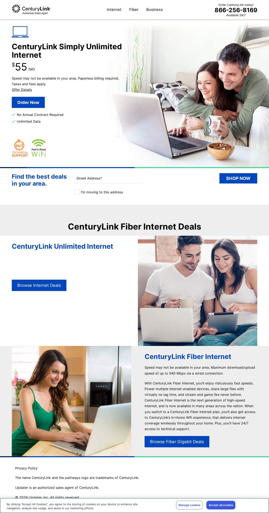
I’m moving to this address (101, 192)
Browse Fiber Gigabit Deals (177, 441)
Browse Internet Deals (39, 285)
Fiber (133, 9)
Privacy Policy (26, 468)
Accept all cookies (221, 505)
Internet (114, 9)
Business (154, 9)
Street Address (89, 178)
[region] (134, 505)
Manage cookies (189, 505)
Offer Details (22, 90)
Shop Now (238, 178)
